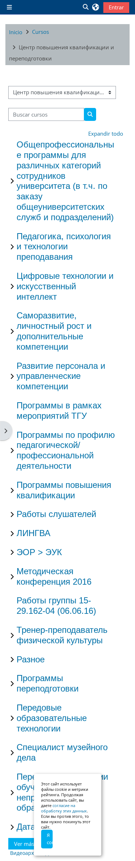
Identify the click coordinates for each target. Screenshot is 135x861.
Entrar (116, 7)
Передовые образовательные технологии (52, 718)
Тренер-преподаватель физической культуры (62, 635)
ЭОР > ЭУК (39, 552)
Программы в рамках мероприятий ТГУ (59, 410)
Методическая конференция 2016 (54, 576)
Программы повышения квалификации (64, 490)
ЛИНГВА (33, 533)
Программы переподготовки (47, 683)
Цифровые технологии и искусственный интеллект (65, 286)
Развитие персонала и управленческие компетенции (61, 376)
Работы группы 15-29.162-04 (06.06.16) (56, 605)
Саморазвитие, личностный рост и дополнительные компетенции (54, 331)
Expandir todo (105, 133)
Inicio (15, 32)
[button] (85, 7)
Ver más (24, 843)
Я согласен (50, 839)
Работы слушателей (56, 514)
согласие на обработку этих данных (64, 808)
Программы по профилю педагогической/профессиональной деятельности (66, 450)
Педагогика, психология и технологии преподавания (64, 246)
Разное (31, 659)
